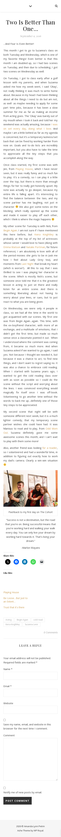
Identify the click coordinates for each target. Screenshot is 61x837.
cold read (38, 619)
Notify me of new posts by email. (22, 792)
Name (7, 669)
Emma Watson (11, 247)
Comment (9, 735)
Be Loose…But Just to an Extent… (15, 599)
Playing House (24, 169)
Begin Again (10, 230)
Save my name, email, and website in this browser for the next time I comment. (27, 726)
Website (8, 703)
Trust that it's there (13, 607)
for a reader (49, 447)
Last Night (28, 263)
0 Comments (51, 632)
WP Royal (38, 830)
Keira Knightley (44, 234)
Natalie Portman (35, 247)
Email (7, 686)
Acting (9, 619)
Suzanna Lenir (31, 624)
